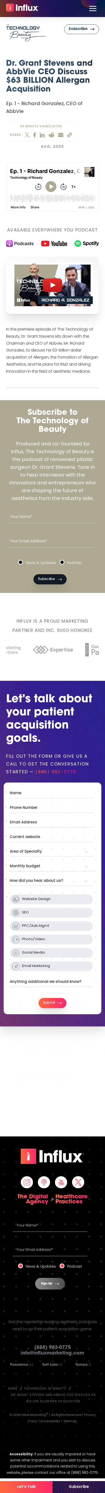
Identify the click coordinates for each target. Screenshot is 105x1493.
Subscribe (79, 1487)
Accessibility (50, 1421)
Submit (49, 1003)
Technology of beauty (45, 1388)
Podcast (74, 563)
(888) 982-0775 (55, 772)
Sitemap (70, 1421)
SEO (25, 912)
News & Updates (41, 563)
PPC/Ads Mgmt (36, 926)
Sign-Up (46, 1283)
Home (13, 1388)
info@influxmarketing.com (52, 1353)
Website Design (36, 899)
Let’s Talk (26, 1487)
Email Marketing (36, 966)
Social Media (33, 953)
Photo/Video (33, 939)
